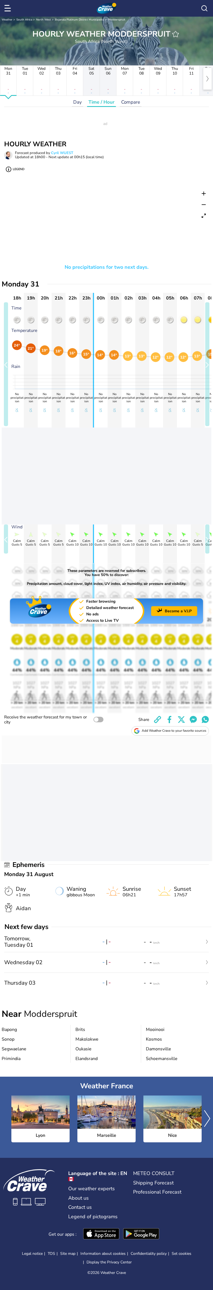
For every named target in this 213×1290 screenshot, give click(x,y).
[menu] (8, 8)
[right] (207, 79)
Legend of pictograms (93, 1216)
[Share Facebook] (169, 719)
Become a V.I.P (178, 611)
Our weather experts (91, 1188)
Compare (130, 102)
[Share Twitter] (181, 719)
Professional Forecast (157, 1192)
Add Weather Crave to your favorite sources (174, 730)
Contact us (80, 1207)
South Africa (24, 20)
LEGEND (18, 169)
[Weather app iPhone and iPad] (101, 1234)
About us (78, 1198)
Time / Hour (101, 102)
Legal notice (32, 1253)
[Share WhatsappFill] (205, 719)
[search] (204, 8)
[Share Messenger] (193, 719)
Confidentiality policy (149, 1253)
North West (43, 20)
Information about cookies (103, 1253)
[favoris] (175, 34)
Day (77, 102)
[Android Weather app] (141, 1234)
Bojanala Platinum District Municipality (79, 20)
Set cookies (181, 1253)
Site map (67, 1253)
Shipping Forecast (153, 1182)
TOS (51, 1253)
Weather (7, 20)
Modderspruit (116, 20)
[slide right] (207, 364)
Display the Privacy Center (109, 1262)
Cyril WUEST (62, 152)
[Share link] (157, 719)
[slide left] (6, 364)
